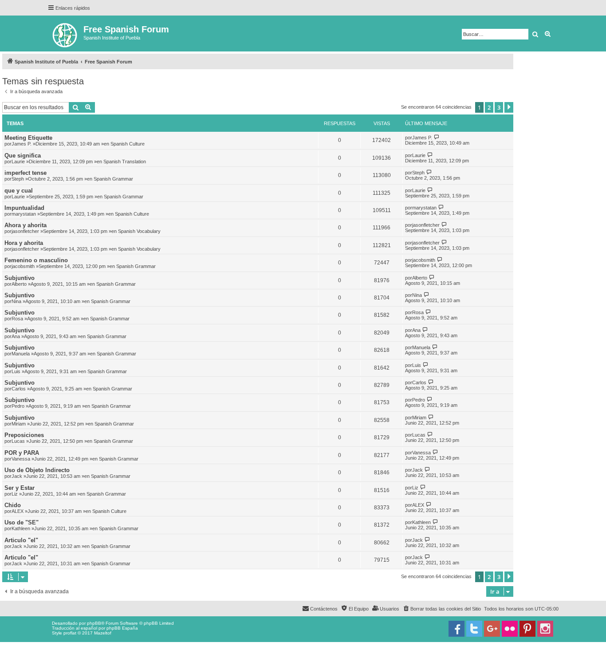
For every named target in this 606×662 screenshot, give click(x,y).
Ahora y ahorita (25, 225)
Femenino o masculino (36, 260)
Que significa (22, 155)
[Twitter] (474, 629)
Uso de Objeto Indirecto (37, 470)
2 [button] (489, 107)
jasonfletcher (25, 231)
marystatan (24, 214)
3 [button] (498, 107)
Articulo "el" (21, 540)
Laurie (18, 161)
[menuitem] (441, 608)
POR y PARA (21, 452)
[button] (508, 107)
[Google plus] (492, 629)
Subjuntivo (19, 278)
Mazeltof (102, 632)
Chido (12, 505)
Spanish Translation (124, 161)
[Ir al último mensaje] (436, 137)
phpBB (94, 623)
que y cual (18, 190)
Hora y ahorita (23, 243)
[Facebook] (456, 629)
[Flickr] (510, 629)
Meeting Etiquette (28, 137)
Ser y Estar (19, 488)
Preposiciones (24, 435)
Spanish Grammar (113, 178)
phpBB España (122, 628)
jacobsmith (23, 266)
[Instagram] (545, 629)
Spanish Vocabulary (139, 231)
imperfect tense (25, 172)
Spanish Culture (127, 143)
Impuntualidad (24, 208)
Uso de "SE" (21, 522)
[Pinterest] (527, 629)
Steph (18, 178)
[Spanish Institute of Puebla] (65, 33)
